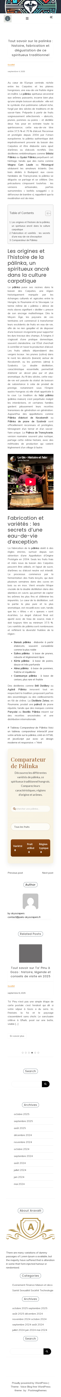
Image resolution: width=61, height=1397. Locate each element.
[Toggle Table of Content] (46, 213)
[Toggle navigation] (27, 18)
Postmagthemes (37, 1390)
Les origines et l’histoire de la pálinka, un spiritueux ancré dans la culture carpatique (31, 226)
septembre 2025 (23, 1121)
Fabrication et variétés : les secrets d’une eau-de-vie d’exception (31, 235)
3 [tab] (29, 1052)
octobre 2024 (21, 1149)
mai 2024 (19, 1183)
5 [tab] (35, 1052)
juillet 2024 (20, 1170)
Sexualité (25, 1290)
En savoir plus (17, 1036)
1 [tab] (22, 1052)
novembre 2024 (23, 1142)
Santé (15, 1290)
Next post (47, 872)
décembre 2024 (23, 1135)
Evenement (18, 1284)
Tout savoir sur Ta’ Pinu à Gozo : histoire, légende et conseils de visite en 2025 (30, 972)
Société (35, 1290)
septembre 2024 (23, 1156)
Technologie (46, 1290)
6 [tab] (38, 1052)
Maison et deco (44, 1284)
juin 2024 (19, 1177)
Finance (30, 1284)
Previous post (15, 872)
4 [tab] (32, 1052)
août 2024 (20, 1163)
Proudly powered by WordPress (30, 1382)
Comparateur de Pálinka (24, 240)
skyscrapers (18, 913)
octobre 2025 (21, 1114)
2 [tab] (26, 1052)
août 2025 (20, 1128)
